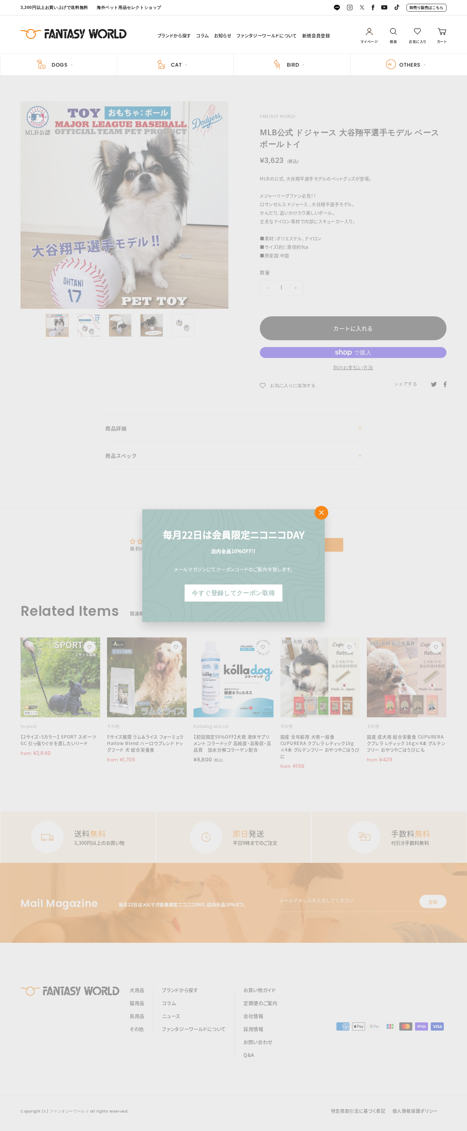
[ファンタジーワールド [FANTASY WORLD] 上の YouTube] (384, 7)
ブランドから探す (174, 35)
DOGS (60, 64)
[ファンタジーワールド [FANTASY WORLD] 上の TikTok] (397, 8)
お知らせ (223, 35)
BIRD (293, 64)
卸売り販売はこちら (426, 7)
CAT (176, 64)
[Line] (336, 8)
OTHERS (410, 64)
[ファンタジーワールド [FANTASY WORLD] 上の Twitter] (362, 7)
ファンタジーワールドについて (267, 35)
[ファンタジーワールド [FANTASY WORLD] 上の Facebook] (373, 8)
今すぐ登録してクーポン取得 (233, 593)
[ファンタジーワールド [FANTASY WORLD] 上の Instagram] (349, 8)
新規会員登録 (316, 35)
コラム (202, 35)
